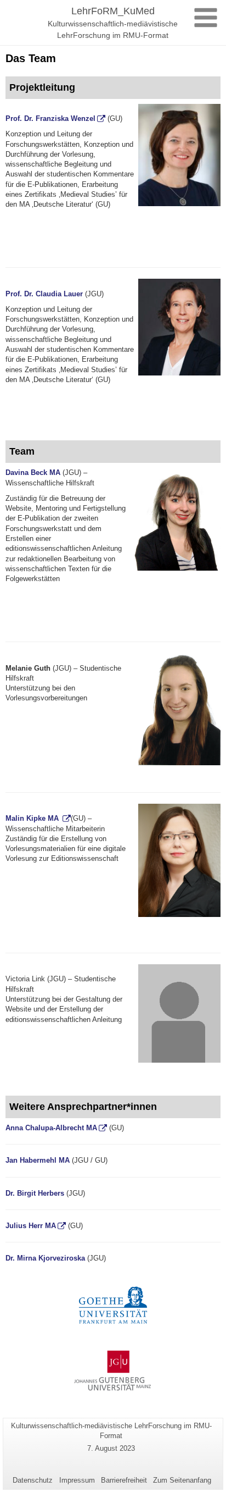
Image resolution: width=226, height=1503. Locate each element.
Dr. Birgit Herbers (34, 1193)
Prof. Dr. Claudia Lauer (44, 294)
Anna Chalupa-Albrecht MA (51, 1128)
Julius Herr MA (30, 1226)
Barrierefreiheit (124, 1480)
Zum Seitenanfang (182, 1480)
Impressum (77, 1480)
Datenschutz (33, 1480)
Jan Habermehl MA (37, 1160)
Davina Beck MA (32, 472)
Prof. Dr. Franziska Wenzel (50, 118)
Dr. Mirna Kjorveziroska (45, 1258)
